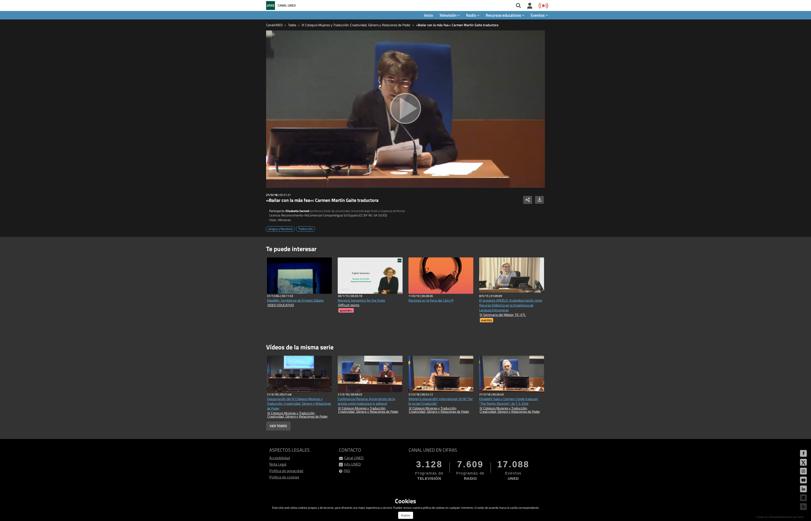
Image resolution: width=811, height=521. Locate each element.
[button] (543, 289)
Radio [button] (471, 15)
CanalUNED (274, 24)
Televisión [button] (448, 15)
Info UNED (352, 464)
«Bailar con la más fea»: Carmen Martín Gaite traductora (457, 24)
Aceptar (405, 515)
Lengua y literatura (280, 228)
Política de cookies (284, 477)
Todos (292, 24)
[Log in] (530, 6)
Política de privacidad (286, 471)
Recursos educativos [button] (504, 15)
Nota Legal (277, 464)
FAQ (347, 471)
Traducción (305, 228)
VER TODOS (278, 425)
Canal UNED (354, 458)
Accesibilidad (279, 458)
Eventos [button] (538, 15)
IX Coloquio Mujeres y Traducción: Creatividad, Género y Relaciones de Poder (356, 24)
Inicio (428, 15)
